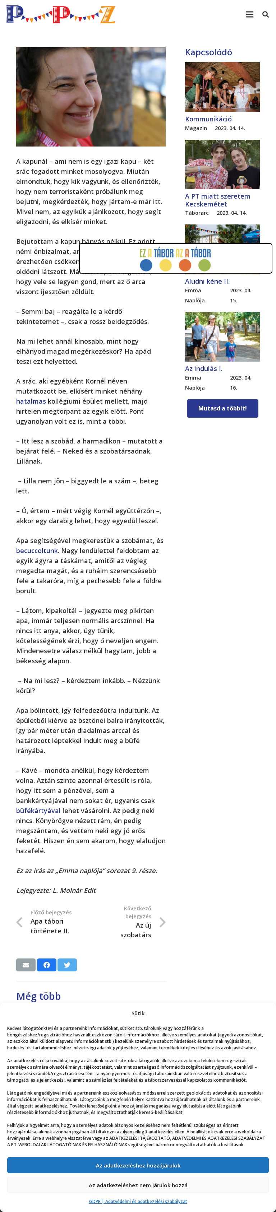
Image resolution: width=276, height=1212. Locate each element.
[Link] (60, 14)
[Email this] (26, 964)
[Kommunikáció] (222, 67)
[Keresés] (265, 14)
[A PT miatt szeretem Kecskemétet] (222, 144)
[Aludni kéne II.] (222, 229)
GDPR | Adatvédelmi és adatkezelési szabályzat (138, 1201)
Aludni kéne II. (207, 281)
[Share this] (46, 964)
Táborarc (197, 212)
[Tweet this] (67, 964)
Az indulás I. (203, 368)
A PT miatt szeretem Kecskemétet (217, 200)
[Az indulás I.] (222, 317)
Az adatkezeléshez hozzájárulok (138, 1165)
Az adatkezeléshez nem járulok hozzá (138, 1185)
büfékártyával (38, 810)
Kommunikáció (208, 119)
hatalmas (31, 401)
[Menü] (250, 14)
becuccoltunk (37, 550)
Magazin (196, 128)
